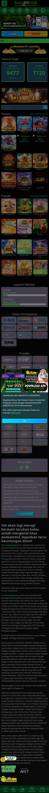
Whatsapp (16, 413)
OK (24, 421)
